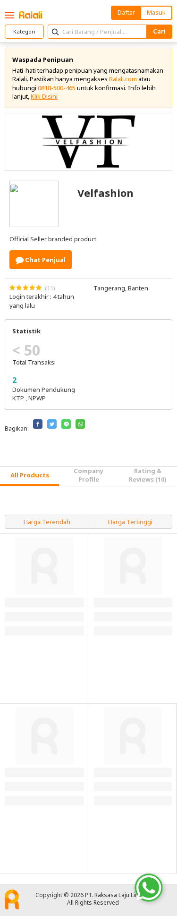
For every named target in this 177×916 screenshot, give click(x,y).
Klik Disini (44, 96)
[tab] (29, 476)
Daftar (126, 12)
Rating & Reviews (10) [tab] (148, 474)
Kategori (24, 31)
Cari (159, 31)
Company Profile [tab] (88, 474)
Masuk (156, 12)
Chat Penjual (45, 259)
